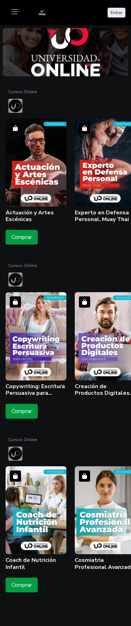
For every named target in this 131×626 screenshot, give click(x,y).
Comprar (22, 237)
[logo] (46, 12)
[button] (36, 171)
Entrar (116, 12)
